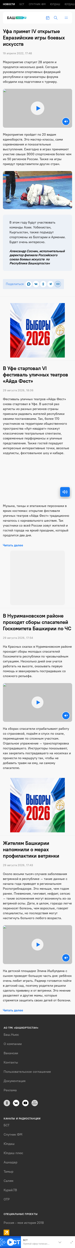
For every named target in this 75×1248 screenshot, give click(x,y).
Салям (8, 1177)
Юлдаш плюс (13, 1149)
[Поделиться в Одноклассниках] (43, 284)
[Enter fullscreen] (71, 1242)
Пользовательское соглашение (27, 1068)
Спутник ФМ (37, 4)
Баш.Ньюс (11, 1031)
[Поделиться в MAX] (28, 284)
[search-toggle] (56, 18)
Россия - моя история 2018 (24, 1219)
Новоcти (9, 4)
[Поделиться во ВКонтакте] (36, 284)
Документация (14, 1077)
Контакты (11, 1058)
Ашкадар (10, 1158)
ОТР (7, 1196)
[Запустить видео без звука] (66, 121)
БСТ (21, 4)
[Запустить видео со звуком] (37, 108)
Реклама (10, 1086)
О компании (13, 1040)
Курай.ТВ (10, 1186)
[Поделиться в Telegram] (50, 284)
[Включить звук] (65, 492)
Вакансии (11, 1049)
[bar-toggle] (66, 18)
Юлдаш (55, 4)
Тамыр (8, 1168)
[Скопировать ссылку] (58, 284)
